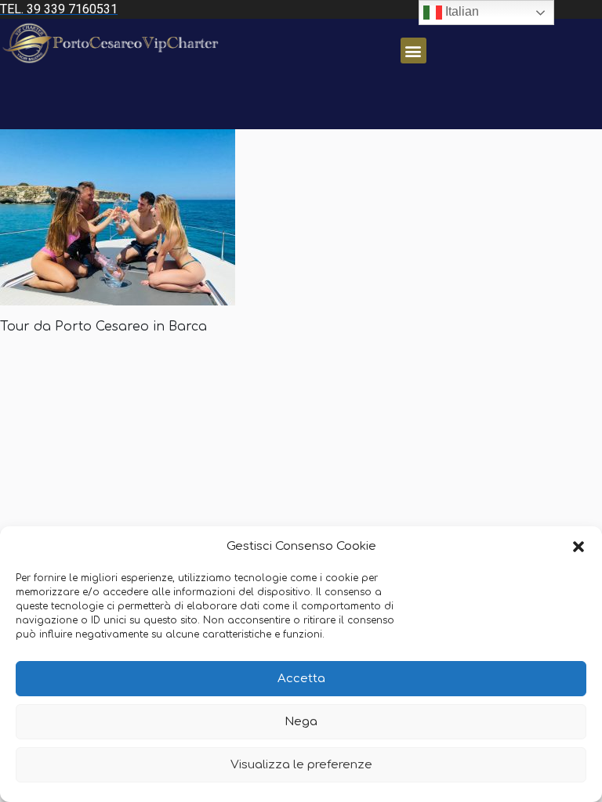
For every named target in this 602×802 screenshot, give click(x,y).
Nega (301, 721)
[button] (578, 547)
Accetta (301, 678)
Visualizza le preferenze (301, 764)
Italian (460, 11)
